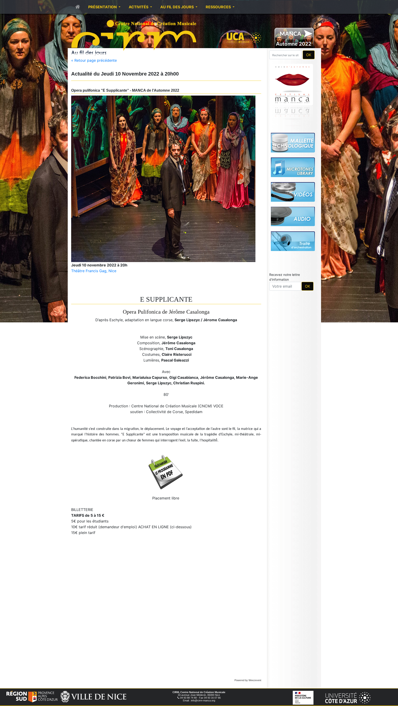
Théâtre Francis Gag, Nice (93, 270)
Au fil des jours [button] (177, 7)
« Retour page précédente (94, 60)
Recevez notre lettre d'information (284, 277)
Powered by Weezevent (247, 680)
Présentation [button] (103, 7)
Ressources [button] (219, 7)
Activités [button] (139, 7)
